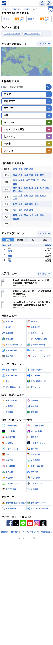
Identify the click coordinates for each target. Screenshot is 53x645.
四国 (6, 210)
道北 (26, 169)
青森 (15, 175)
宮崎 (42, 215)
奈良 (37, 195)
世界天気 (16, 9)
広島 (15, 204)
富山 (47, 188)
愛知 (20, 188)
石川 (15, 191)
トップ (5, 9)
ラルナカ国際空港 (32, 33)
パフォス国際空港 (12, 33)
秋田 (26, 175)
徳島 (20, 210)
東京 (15, 180)
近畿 (6, 197)
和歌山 (43, 195)
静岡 (15, 188)
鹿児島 (16, 219)
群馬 (15, 184)
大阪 (15, 195)
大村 (10, 256)
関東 (6, 182)
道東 (31, 169)
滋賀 (31, 195)
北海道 (6, 169)
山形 (37, 175)
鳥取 (37, 204)
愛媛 (26, 210)
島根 (31, 204)
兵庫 (20, 195)
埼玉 (28, 180)
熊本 (37, 215)
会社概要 (4, 532)
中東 (26, 9)
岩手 (20, 175)
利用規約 (14, 532)
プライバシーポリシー (30, 532)
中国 (6, 204)
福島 (42, 175)
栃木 (44, 180)
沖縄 (6, 224)
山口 (26, 204)
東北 (6, 175)
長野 (37, 188)
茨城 (39, 180)
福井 (20, 191)
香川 (15, 210)
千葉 (33, 180)
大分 (31, 215)
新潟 (42, 188)
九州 (6, 217)
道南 (20, 169)
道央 (15, 169)
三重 (15, 199)
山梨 (31, 188)
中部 (6, 189)
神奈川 (21, 180)
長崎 (26, 215)
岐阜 (26, 188)
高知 (31, 210)
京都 (26, 195)
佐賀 (20, 215)
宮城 (31, 175)
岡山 (20, 204)
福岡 (15, 215)
